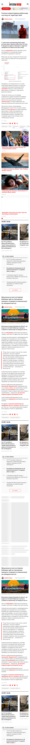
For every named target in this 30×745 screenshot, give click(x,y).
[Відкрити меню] (2, 4)
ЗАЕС (10, 126)
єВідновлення (5, 417)
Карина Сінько (8, 19)
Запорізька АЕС (15, 127)
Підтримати (6, 8)
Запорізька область (22, 127)
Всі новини (15, 290)
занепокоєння (5, 101)
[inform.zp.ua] (15, 4)
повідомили (10, 332)
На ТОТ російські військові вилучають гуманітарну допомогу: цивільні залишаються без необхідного (8, 245)
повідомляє (9, 50)
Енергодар (4, 126)
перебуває (4, 88)
